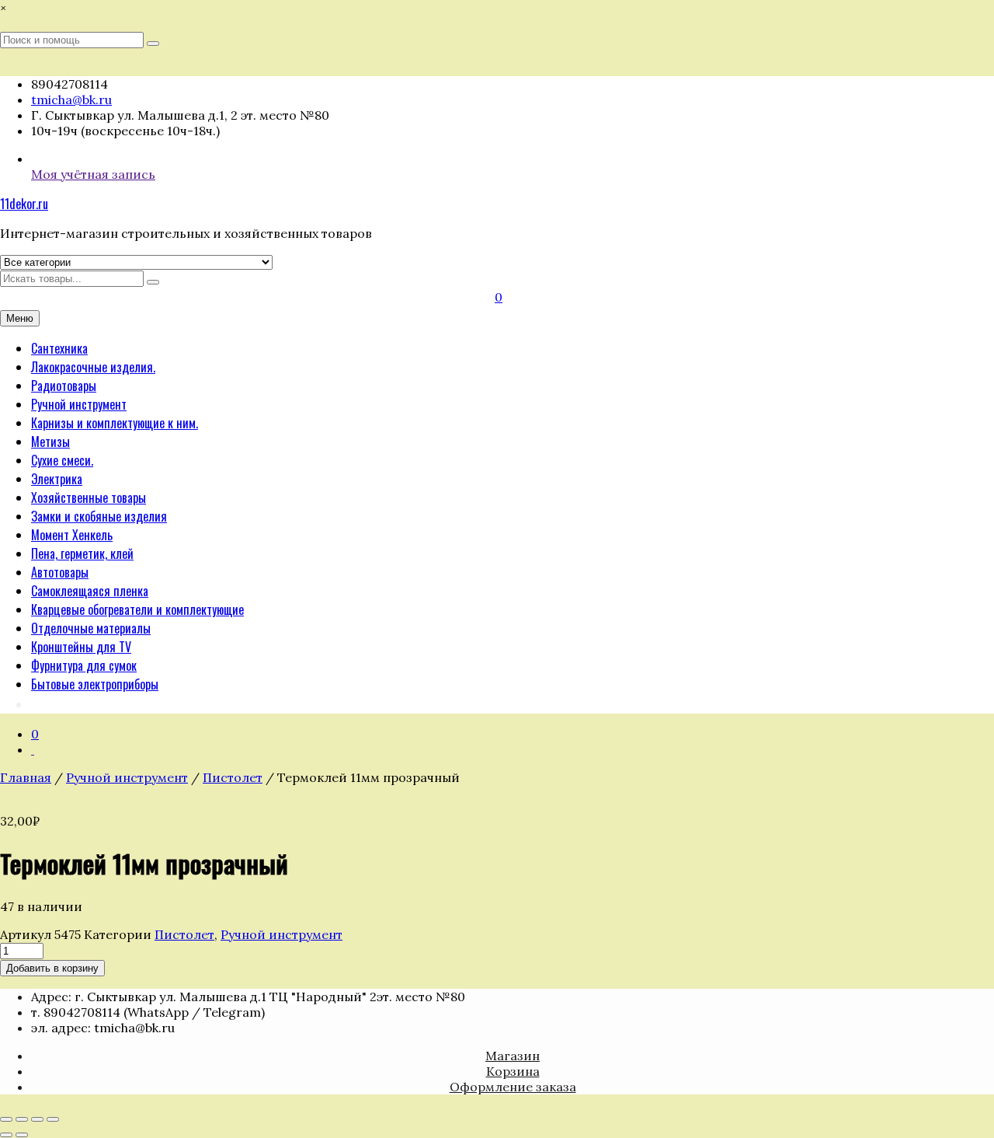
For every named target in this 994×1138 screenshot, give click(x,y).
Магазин (512, 1055)
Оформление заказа (513, 1086)
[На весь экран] (22, 1119)
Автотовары (60, 572)
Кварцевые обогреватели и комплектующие (137, 609)
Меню (19, 318)
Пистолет (232, 777)
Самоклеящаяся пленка (89, 590)
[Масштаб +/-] (6, 1119)
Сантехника (59, 348)
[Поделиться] (37, 1119)
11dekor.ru (24, 203)
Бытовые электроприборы (94, 684)
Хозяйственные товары (88, 497)
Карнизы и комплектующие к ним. (114, 423)
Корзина (513, 1071)
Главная (25, 777)
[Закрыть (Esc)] (53, 1119)
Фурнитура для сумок (84, 665)
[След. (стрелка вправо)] (22, 1135)
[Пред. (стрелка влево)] (6, 1135)
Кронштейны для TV (81, 646)
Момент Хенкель (72, 534)
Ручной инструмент (79, 404)
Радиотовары (63, 385)
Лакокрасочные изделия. (93, 367)
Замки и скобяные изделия (99, 516)
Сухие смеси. (62, 460)
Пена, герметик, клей (82, 553)
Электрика (56, 479)
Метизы (50, 441)
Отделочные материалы (91, 628)
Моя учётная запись (93, 174)
